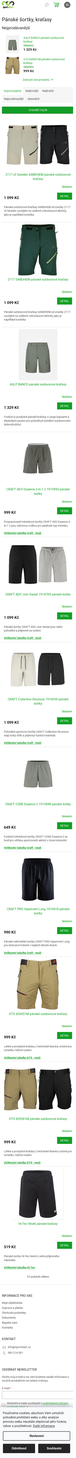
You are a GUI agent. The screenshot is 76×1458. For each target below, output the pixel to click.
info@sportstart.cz (19, 1347)
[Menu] (67, 5)
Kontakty (7, 1327)
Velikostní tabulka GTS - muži (22, 1057)
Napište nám (9, 1322)
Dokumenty (9, 1317)
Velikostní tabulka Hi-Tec (19, 1267)
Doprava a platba (12, 1307)
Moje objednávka (12, 1302)
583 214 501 (15, 1352)
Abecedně (33, 98)
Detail (64, 196)
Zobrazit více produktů (36, 79)
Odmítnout (19, 1448)
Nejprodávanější (13, 98)
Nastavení (37, 1436)
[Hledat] (47, 5)
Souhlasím (54, 1448)
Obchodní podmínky (14, 1312)
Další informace (44, 1426)
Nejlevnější (32, 90)
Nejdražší (48, 90)
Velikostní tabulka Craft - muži (22, 533)
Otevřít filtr (38, 110)
